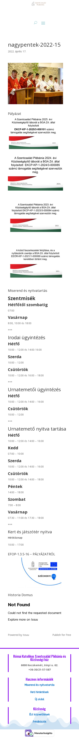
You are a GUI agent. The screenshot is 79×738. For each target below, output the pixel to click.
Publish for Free (61, 635)
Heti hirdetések (39, 692)
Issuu (26, 635)
